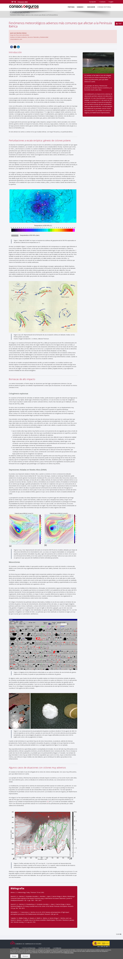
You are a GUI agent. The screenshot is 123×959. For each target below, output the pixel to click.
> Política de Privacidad (28, 948)
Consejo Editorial (104, 7)
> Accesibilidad (57, 948)
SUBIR (118, 934)
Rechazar (25, 956)
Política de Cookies (69, 952)
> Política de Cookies (44, 948)
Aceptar (14, 956)
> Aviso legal (15, 948)
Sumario (80, 7)
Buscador (91, 7)
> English (110, 2)
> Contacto (102, 2)
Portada (71, 7)
